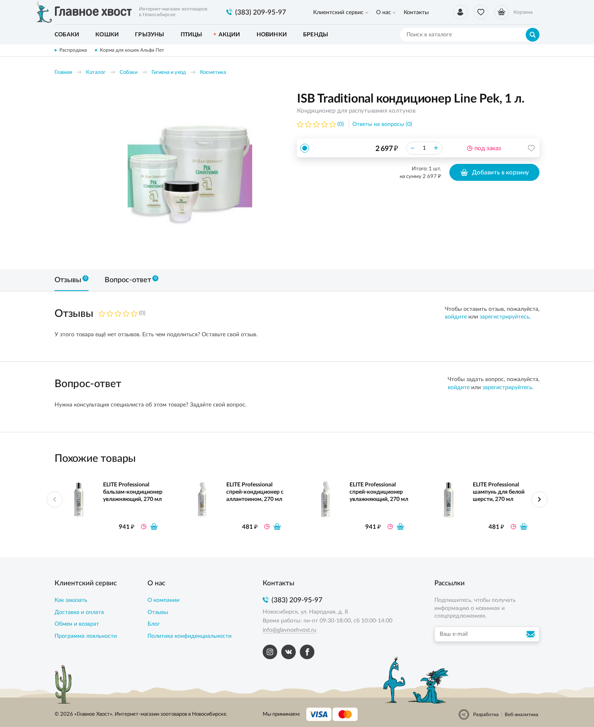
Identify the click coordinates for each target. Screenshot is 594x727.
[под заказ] (154, 526)
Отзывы (157, 612)
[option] (190, 174)
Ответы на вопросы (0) (382, 124)
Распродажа (73, 50)
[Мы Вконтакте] (288, 652)
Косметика (213, 72)
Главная (63, 72)
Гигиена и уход (169, 72)
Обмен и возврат (77, 624)
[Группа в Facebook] (307, 652)
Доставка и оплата (79, 612)
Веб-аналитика (521, 714)
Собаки (128, 72)
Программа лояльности (86, 636)
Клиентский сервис (338, 12)
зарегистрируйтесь (504, 317)
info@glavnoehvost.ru (289, 630)
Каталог (95, 72)
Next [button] (539, 499)
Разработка (486, 714)
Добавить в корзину (500, 173)
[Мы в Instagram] (270, 652)
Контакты (416, 12)
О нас (383, 12)
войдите (456, 317)
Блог (153, 624)
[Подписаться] (531, 634)
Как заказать (71, 600)
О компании (163, 600)
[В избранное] (531, 148)
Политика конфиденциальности (189, 636)
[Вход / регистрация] (460, 12)
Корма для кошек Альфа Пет (132, 50)
